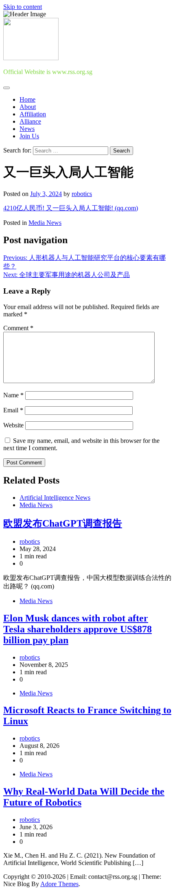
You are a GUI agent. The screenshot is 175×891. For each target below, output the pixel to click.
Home (27, 99)
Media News (44, 222)
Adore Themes (59, 883)
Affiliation (33, 114)
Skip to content (22, 6)
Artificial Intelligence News (55, 497)
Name (13, 395)
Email (13, 410)
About (28, 106)
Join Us (29, 136)
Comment (18, 328)
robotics (82, 193)
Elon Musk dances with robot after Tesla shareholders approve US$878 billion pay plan (77, 629)
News (27, 128)
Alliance (30, 121)
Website (13, 425)
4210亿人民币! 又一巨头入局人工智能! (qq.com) (70, 208)
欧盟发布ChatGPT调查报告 (62, 523)
